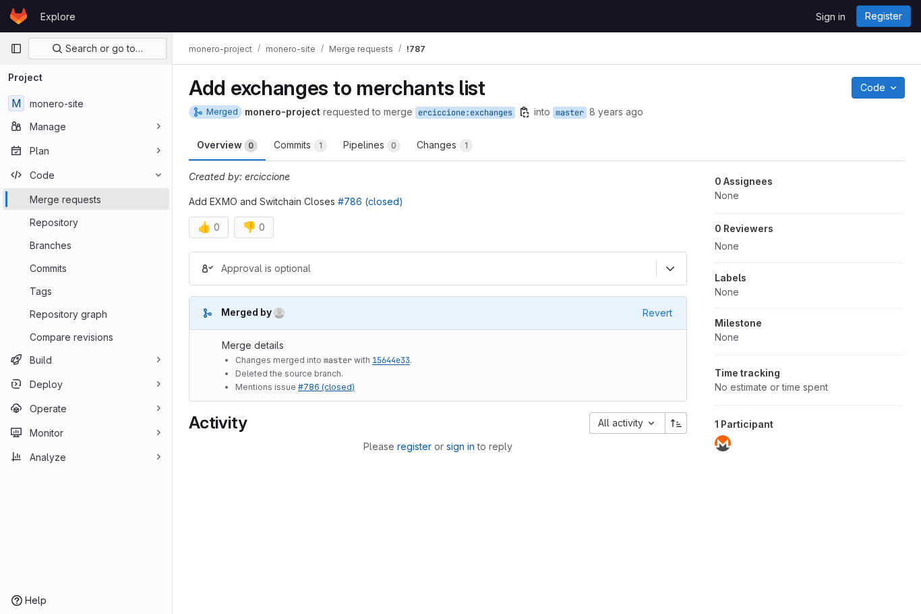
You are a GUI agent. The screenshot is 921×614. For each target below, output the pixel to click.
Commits (298, 144)
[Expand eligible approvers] (670, 268)
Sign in (830, 16)
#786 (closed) (370, 201)
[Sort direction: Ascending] (676, 423)
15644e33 (391, 360)
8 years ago (616, 111)
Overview (225, 144)
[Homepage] (18, 16)
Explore (58, 16)
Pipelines (369, 144)
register (414, 446)
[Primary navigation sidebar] (16, 48)
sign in (460, 446)
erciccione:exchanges (465, 112)
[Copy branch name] (524, 112)
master (570, 112)
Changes (442, 144)
